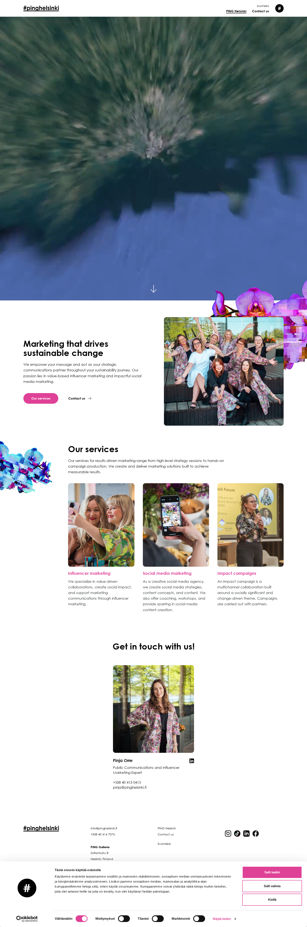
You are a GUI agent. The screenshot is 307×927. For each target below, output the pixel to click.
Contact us (260, 11)
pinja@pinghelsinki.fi (129, 787)
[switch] (124, 918)
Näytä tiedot (222, 919)
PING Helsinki (236, 11)
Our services (41, 398)
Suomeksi (263, 6)
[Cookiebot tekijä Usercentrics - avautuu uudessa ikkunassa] (27, 919)
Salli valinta (272, 886)
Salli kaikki (272, 872)
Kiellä (272, 899)
